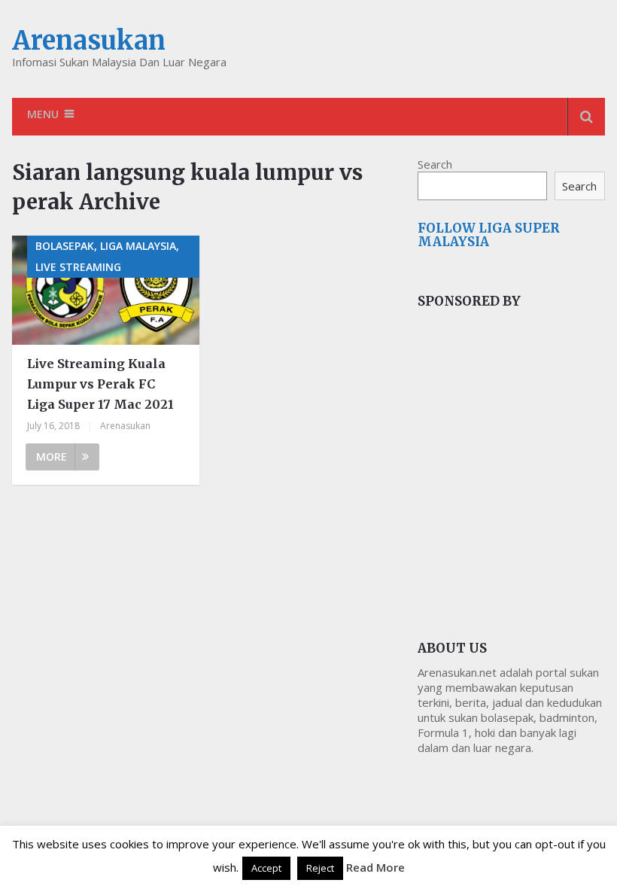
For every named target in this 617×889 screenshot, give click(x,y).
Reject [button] (320, 868)
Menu (43, 114)
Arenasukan (89, 40)
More (51, 456)
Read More (375, 867)
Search (435, 164)
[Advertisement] (517, 442)
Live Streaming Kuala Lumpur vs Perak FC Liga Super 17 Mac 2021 (100, 384)
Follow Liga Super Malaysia (489, 235)
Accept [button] (266, 868)
